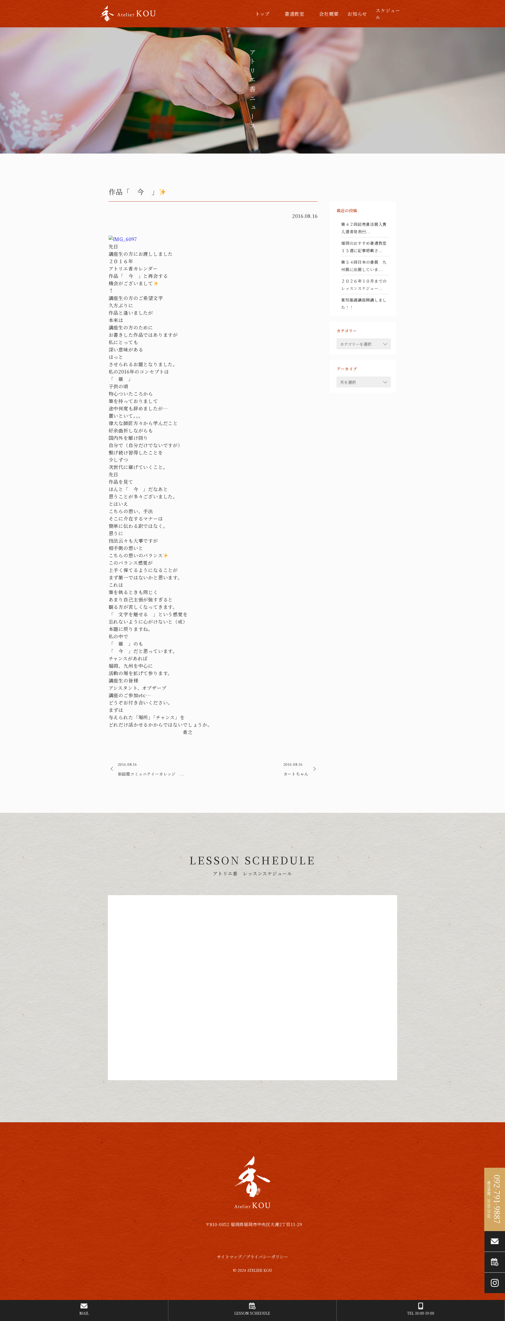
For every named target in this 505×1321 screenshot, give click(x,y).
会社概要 (329, 13)
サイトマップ (229, 1257)
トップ (262, 13)
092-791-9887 (497, 1199)
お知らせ (357, 13)
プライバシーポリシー (267, 1257)
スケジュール (388, 14)
